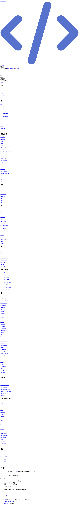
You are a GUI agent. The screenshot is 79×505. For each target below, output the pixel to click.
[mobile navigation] (0, 76)
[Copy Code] (0, 478)
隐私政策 (12, 501)
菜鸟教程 (6, 503)
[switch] (0, 75)
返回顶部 (2, 79)
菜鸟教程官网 (3, 499)
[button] (39, 85)
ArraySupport (6, 475)
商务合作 (7, 501)
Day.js (16, 471)
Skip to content (3, 1)
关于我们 (2, 501)
